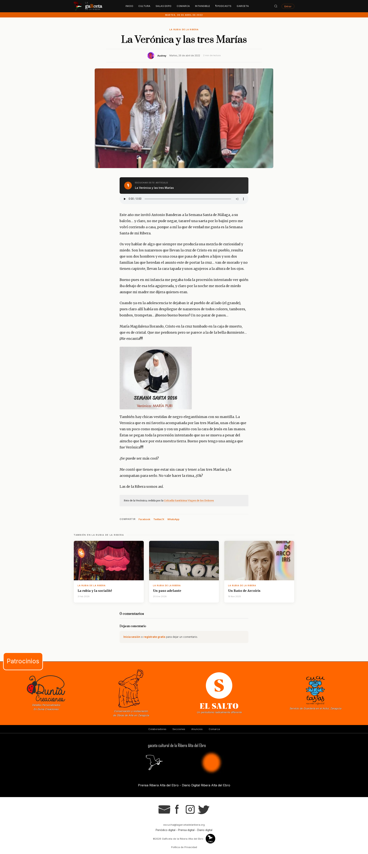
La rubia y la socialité (95, 591)
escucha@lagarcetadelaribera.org (184, 824)
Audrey (161, 55)
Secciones (178, 729)
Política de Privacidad (184, 847)
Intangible (202, 6)
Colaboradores (157, 729)
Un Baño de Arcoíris (244, 591)
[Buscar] (275, 6)
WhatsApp (173, 519)
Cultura (144, 6)
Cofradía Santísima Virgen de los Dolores (189, 500)
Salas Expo (164, 6)
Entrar (288, 6)
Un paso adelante (167, 591)
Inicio (129, 6)
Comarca (183, 6)
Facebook (144, 519)
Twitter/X (158, 519)
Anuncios (197, 729)
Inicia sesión (131, 636)
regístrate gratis (154, 636)
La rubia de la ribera (184, 29)
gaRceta (243, 6)
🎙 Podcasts (223, 6)
